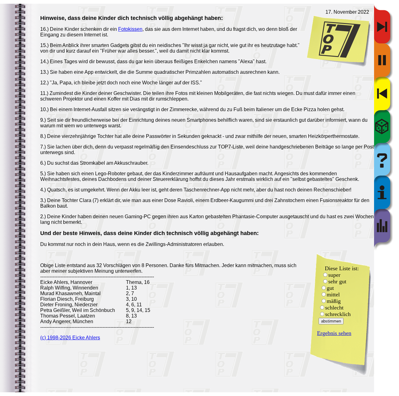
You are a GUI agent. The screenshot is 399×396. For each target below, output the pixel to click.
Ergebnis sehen (334, 333)
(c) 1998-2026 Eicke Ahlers (70, 337)
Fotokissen (130, 29)
